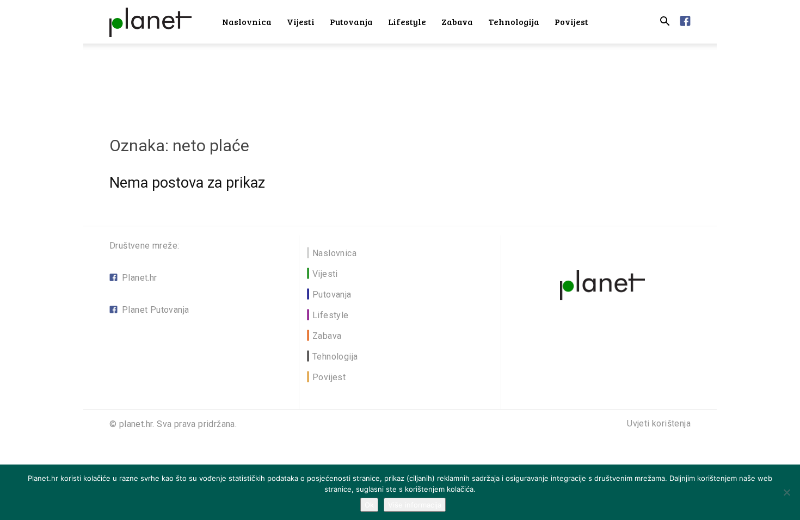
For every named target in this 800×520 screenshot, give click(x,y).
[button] (664, 22)
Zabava (457, 21)
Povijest (571, 21)
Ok (369, 504)
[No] (786, 492)
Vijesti (301, 21)
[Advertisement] (400, 81)
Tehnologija (513, 21)
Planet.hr (139, 278)
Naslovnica (247, 21)
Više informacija (414, 504)
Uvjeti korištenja (659, 424)
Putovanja (351, 21)
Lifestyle (407, 21)
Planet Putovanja (155, 310)
